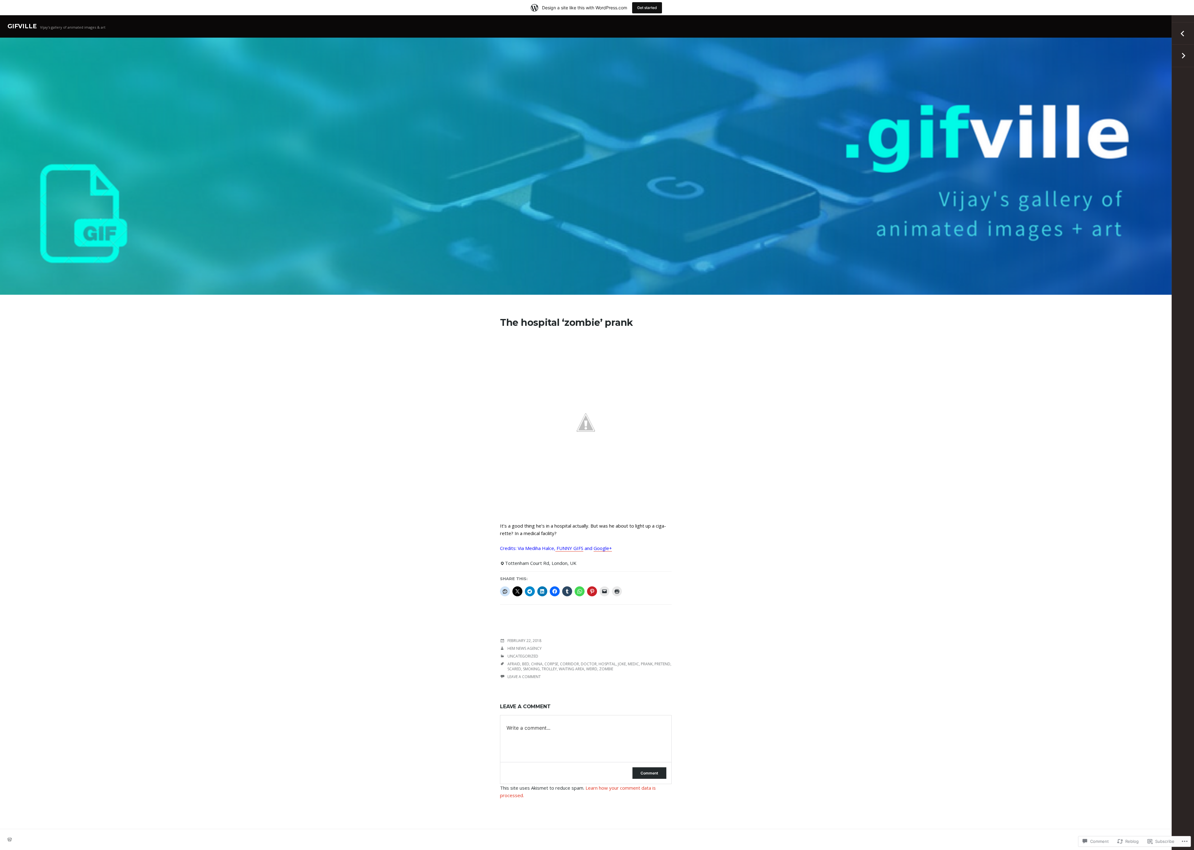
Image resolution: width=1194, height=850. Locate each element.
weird (591, 669)
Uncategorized (522, 656)
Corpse (551, 664)
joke (622, 664)
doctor (589, 664)
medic (633, 664)
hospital (607, 664)
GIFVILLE (21, 26)
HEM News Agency (524, 648)
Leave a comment (524, 676)
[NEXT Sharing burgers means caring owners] (1183, 56)
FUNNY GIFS (569, 548)
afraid (513, 664)
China (537, 664)
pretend (662, 664)
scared (514, 669)
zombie (606, 669)
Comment (649, 773)
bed (525, 664)
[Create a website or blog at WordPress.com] (9, 840)
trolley (549, 669)
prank (647, 664)
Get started (647, 7)
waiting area (571, 669)
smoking (531, 669)
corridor (569, 664)
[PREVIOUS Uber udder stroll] (1183, 33)
